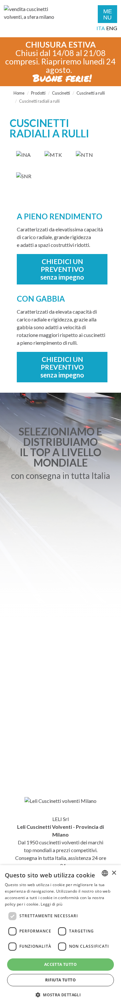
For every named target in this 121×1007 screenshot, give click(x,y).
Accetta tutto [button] (60, 964)
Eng (111, 28)
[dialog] (60, 936)
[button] (60, 995)
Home (19, 93)
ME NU (107, 14)
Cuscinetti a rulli (90, 93)
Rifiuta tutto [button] (60, 980)
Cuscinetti (61, 93)
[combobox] (105, 873)
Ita (100, 28)
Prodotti (38, 93)
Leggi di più (51, 904)
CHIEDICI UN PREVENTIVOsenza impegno (62, 269)
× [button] (113, 873)
